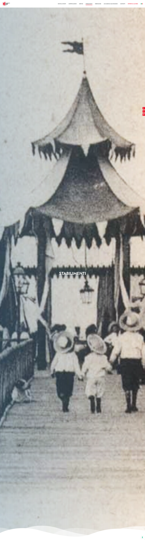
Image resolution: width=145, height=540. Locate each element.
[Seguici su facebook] (144, 108)
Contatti (122, 4)
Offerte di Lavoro (133, 4)
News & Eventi (62, 4)
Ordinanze (98, 4)
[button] (142, 3)
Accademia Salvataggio (111, 4)
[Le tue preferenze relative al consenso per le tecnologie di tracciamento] (142, 537)
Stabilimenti (89, 4)
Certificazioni (73, 4)
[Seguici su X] (144, 111)
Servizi (81, 4)
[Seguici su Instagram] (144, 114)
